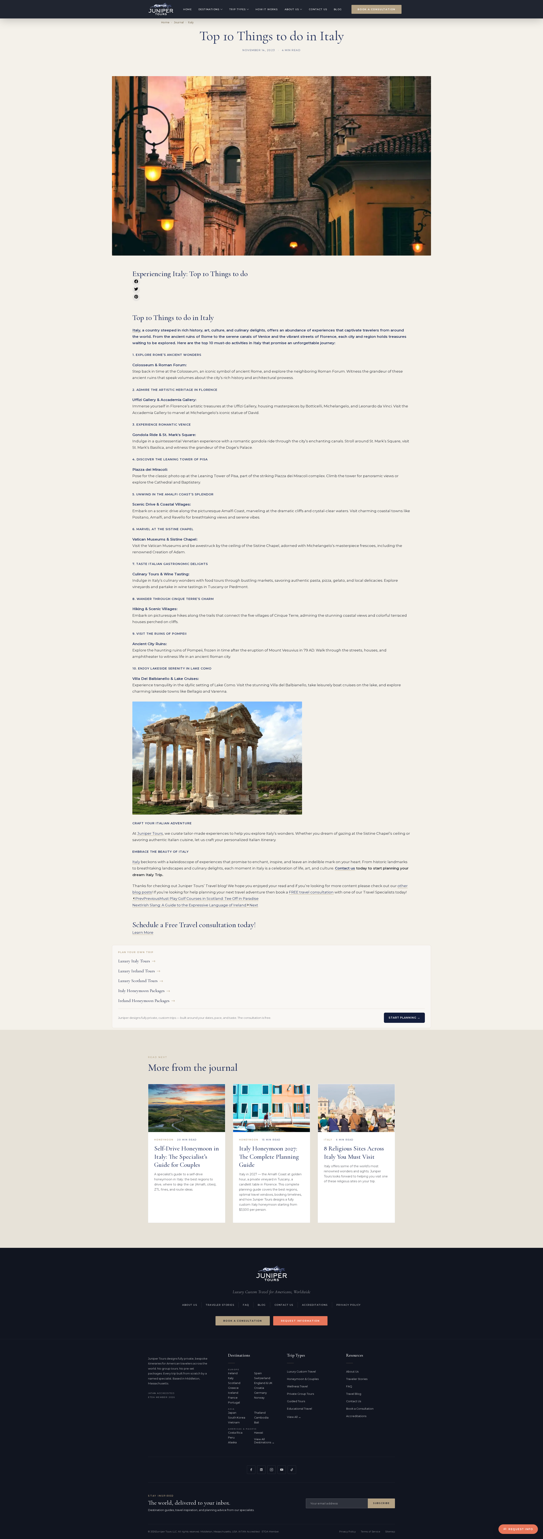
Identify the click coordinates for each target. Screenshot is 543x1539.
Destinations (209, 9)
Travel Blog (353, 1393)
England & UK (263, 1383)
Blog (338, 9)
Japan (232, 1412)
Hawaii (258, 1432)
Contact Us (318, 9)
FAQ (246, 1304)
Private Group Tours (300, 1393)
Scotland (234, 1383)
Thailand (260, 1412)
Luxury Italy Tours (136, 961)
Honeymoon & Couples (303, 1379)
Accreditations (315, 1304)
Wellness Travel (297, 1386)
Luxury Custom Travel (301, 1371)
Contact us (345, 868)
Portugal (234, 1402)
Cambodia (261, 1417)
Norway (259, 1397)
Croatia (259, 1387)
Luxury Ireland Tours (139, 971)
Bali (256, 1422)
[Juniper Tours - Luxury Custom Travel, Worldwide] (161, 9)
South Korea (236, 1417)
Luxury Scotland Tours (140, 980)
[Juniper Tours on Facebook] (251, 1469)
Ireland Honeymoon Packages (146, 1000)
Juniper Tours (150, 833)
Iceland (233, 1392)
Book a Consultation (376, 9)
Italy (191, 22)
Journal (179, 22)
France (233, 1397)
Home (187, 9)
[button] (136, 282)
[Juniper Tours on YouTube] (281, 1469)
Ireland (233, 1373)
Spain (258, 1373)
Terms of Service (370, 1531)
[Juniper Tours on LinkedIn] (261, 1469)
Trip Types (237, 9)
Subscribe (381, 1503)
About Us (292, 9)
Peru (231, 1437)
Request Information (300, 1320)
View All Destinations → (264, 1441)
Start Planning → (404, 1017)
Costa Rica (235, 1432)
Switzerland (262, 1378)
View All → (294, 1417)
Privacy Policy (348, 1304)
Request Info (520, 1529)
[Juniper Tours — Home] (271, 1274)
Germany (260, 1392)
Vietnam (234, 1422)
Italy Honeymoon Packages (144, 990)
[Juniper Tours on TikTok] (292, 1469)
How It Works (267, 9)
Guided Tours (296, 1401)
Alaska (232, 1442)
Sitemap (390, 1531)
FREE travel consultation (311, 892)
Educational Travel (299, 1408)
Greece (233, 1387)
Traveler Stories (220, 1304)
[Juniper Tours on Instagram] (271, 1469)
